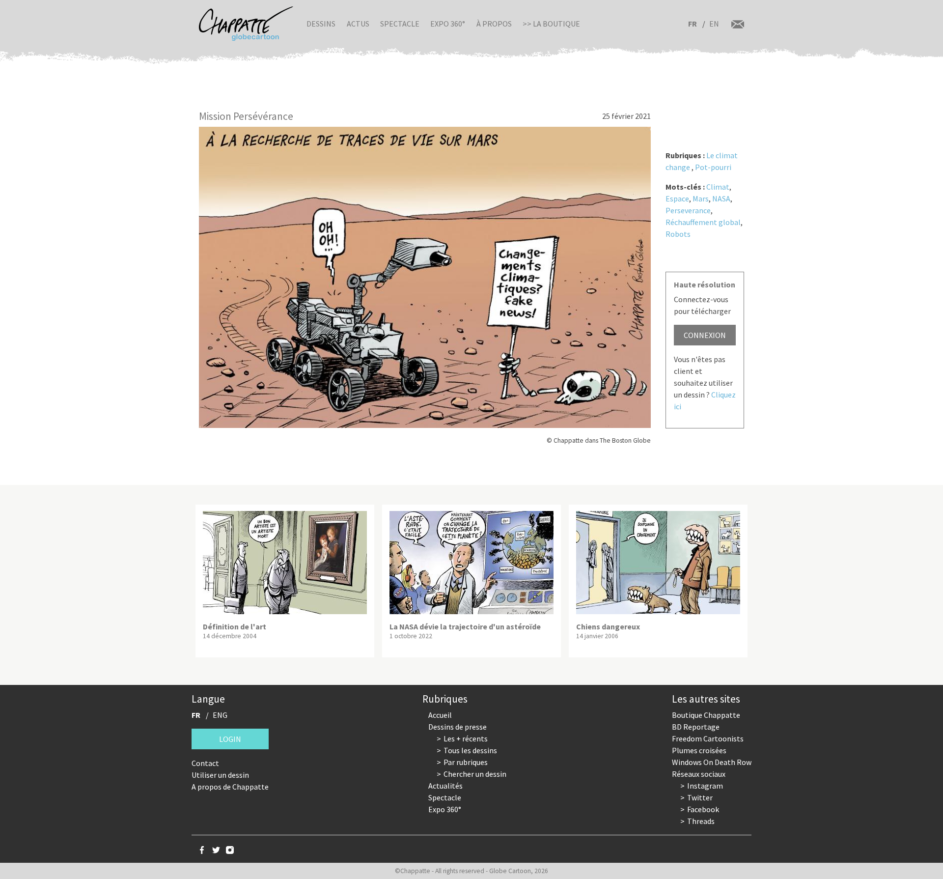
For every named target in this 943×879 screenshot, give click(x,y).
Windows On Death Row (711, 762)
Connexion (705, 335)
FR (692, 23)
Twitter (700, 797)
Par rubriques (466, 762)
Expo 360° (447, 23)
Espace (677, 198)
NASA (721, 198)
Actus (358, 23)
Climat (717, 187)
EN (714, 23)
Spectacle (399, 23)
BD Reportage (696, 727)
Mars (701, 198)
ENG (220, 715)
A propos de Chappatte (230, 787)
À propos (494, 23)
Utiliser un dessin (220, 775)
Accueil (440, 715)
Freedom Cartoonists (708, 738)
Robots (678, 234)
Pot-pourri (713, 167)
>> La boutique (551, 23)
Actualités (445, 786)
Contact (205, 763)
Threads (701, 821)
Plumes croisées (699, 750)
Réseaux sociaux (698, 774)
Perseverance (688, 210)
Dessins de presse (457, 727)
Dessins (320, 23)
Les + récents (466, 738)
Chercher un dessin (475, 774)
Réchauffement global (703, 222)
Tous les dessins (470, 750)
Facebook (703, 809)
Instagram (705, 786)
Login (230, 739)
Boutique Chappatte (706, 715)
